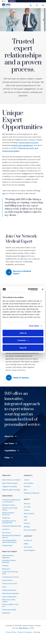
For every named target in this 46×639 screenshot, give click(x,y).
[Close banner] (42, 289)
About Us (8, 436)
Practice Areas (9, 552)
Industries (7, 496)
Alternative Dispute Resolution (9, 561)
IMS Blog (27, 527)
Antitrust (5, 566)
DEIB (25, 520)
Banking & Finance (8, 505)
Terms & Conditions (25, 632)
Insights (28, 475)
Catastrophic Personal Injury (10, 573)
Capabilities (10, 450)
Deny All (23, 348)
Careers (27, 510)
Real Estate (6, 613)
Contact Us (28, 540)
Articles (26, 480)
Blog (25, 490)
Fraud (4, 587)
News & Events (29, 513)
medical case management (22, 145)
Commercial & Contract (10, 577)
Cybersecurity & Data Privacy (9, 509)
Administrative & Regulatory (8, 556)
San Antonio (28, 547)
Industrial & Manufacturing (11, 526)
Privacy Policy (11, 632)
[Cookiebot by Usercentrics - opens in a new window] (28, 289)
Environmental (7, 580)
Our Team (9, 443)
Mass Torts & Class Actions (8, 601)
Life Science (6, 533)
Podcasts (27, 486)
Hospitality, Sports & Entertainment (9, 522)
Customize (22, 340)
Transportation (7, 545)
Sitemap (37, 632)
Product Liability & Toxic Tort (10, 605)
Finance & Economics (9, 584)
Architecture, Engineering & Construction (11, 501)
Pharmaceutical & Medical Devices (11, 536)
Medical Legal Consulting (11, 490)
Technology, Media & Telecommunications (9, 541)
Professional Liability (9, 610)
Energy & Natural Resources (8, 514)
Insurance (5, 529)
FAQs (6, 457)
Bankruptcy (6, 569)
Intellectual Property (9, 590)
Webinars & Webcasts (31, 493)
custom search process (28, 142)
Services (6, 475)
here (4, 193)
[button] (37, 5)
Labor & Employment (9, 597)
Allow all (23, 333)
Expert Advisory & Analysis (11, 480)
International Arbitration (10, 593)
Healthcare (6, 518)
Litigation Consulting (9, 486)
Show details (34, 326)
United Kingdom (29, 550)
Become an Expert (30, 530)
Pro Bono (27, 523)
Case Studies (28, 483)
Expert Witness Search (10, 483)
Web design (23, 628)
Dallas (26, 544)
